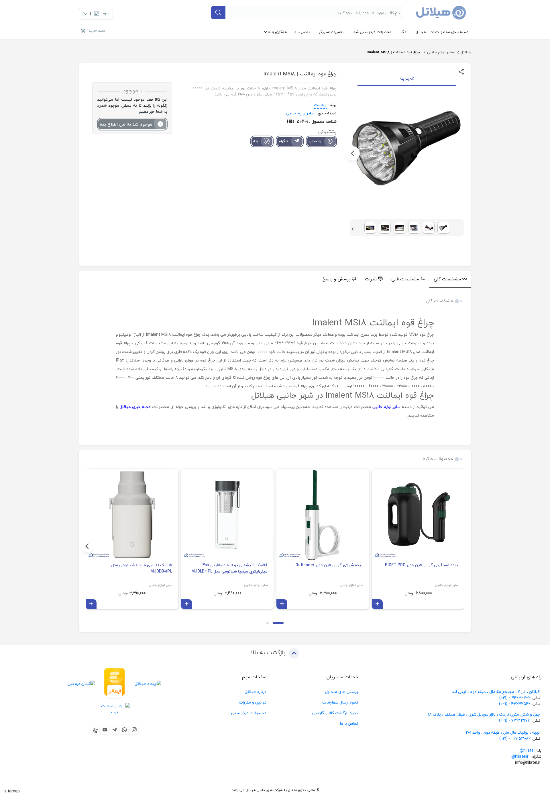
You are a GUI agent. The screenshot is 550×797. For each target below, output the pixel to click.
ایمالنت (320, 104)
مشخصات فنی (405, 279)
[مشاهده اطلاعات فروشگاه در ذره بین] (81, 683)
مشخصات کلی (447, 279)
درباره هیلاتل (255, 691)
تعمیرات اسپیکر (331, 32)
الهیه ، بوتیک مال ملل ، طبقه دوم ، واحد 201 (503, 732)
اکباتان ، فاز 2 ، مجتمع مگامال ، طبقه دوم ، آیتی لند (496, 691)
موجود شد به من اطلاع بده (126, 124)
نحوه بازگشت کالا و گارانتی (335, 712)
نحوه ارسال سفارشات (340, 702)
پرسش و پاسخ (336, 279)
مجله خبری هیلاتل (135, 406)
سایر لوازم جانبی (440, 52)
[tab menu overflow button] (477, 279)
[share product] (461, 71)
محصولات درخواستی (248, 712)
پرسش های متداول (341, 691)
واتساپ (315, 141)
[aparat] (95, 730)
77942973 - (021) (515, 720)
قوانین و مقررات (252, 702)
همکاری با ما (277, 32)
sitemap (12, 791)
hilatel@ (527, 750)
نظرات (371, 279)
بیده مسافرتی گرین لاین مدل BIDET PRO (421, 565)
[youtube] (105, 730)
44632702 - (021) (515, 697)
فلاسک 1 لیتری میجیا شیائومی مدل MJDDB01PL (141, 568)
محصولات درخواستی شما (372, 32)
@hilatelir (520, 756)
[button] (461, 153)
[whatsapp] (124, 730)
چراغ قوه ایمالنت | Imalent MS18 (393, 52)
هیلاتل (421, 32)
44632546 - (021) (515, 703)
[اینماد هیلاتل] (148, 683)
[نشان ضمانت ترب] (115, 709)
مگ (403, 32)
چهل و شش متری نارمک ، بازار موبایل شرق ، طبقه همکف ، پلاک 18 (484, 714)
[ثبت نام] (84, 13)
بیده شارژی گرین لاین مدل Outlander (329, 565)
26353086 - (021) (515, 738)
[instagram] (134, 730)
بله (255, 141)
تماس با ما (302, 32)
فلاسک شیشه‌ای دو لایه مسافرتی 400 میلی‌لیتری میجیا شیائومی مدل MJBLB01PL (229, 568)
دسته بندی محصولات (451, 32)
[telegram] (114, 730)
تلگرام (283, 141)
